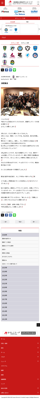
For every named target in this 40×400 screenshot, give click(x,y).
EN (38, 4)
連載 (2, 375)
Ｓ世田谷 (6, 32)
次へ (34, 222)
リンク (3, 384)
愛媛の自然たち (6, 238)
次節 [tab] (27, 22)
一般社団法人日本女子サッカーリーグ (22, 2)
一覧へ (20, 222)
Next (39, 29)
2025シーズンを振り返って (9, 264)
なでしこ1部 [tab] (15, 43)
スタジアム (4, 366)
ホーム (3, 339)
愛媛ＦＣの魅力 (6, 242)
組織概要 (3, 379)
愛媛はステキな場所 (7, 246)
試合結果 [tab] (12, 22)
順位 (2, 348)
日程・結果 (4, 343)
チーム (3, 352)
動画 (2, 370)
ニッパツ (16, 32)
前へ (6, 222)
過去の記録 (4, 388)
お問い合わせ (5, 393)
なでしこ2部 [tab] (25, 43)
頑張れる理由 (6, 253)
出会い (4, 249)
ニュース (3, 361)
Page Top (38, 325)
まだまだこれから (7, 256)
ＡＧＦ (11, 27)
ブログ (3, 357)
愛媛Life (4, 260)
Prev (0, 29)
